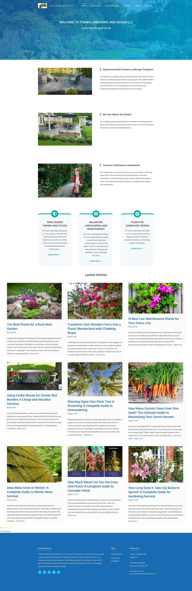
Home (84, 6)
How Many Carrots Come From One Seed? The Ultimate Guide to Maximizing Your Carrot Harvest (153, 412)
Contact (148, 6)
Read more (34, 353)
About (137, 6)
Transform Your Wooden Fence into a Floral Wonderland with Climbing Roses (94, 328)
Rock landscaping (112, 6)
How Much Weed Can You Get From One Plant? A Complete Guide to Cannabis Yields (93, 486)
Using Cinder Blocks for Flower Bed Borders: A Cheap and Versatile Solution (32, 399)
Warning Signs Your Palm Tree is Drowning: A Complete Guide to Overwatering (91, 406)
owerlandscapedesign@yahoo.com (145, 574)
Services (127, 6)
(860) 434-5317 (139, 571)
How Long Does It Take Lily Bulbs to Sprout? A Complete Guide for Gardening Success (154, 492)
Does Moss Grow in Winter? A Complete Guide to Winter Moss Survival (29, 492)
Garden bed (95, 6)
